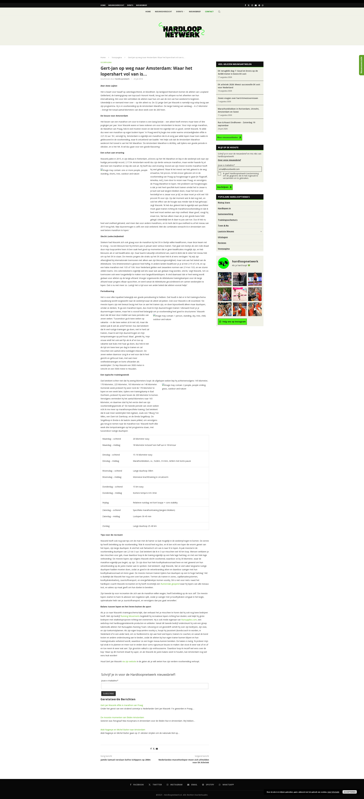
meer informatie (333, 792)
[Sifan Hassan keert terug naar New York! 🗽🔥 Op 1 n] (240, 294)
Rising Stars (224, 202)
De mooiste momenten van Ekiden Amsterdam (122, 717)
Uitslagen (223, 237)
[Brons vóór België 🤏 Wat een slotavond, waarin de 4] (240, 309)
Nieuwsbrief (141, 5)
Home (103, 5)
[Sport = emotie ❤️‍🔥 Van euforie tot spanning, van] (255, 294)
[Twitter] (249, 5)
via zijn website (129, 661)
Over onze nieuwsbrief (229, 160)
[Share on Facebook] (151, 748)
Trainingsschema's (227, 220)
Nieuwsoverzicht (116, 5)
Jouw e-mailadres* (226, 165)
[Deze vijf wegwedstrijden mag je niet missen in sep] (240, 279)
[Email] (256, 5)
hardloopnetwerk (122, 79)
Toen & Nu (223, 225)
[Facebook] (245, 5)
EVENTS (130, 5)
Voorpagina (117, 57)
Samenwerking (225, 214)
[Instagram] (252, 5)
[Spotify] (259, 5)
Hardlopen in (224, 208)
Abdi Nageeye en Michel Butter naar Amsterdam (123, 729)
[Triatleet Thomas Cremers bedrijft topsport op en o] (224, 294)
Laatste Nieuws (226, 231)
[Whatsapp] (262, 5)
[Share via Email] (157, 748)
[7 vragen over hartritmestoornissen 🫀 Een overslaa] (255, 279)
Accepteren (350, 792)
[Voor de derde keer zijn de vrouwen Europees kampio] (255, 309)
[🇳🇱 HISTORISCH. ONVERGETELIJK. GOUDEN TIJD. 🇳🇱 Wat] (224, 309)
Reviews (222, 243)
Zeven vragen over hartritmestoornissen (238, 98)
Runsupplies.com (189, 619)
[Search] (219, 12)
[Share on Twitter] (154, 748)
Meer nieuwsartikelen (227, 137)
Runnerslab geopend (170, 583)
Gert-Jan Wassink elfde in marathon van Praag (122, 705)
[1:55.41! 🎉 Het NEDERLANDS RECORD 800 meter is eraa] (224, 279)
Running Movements (130, 616)
